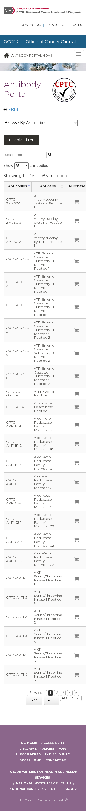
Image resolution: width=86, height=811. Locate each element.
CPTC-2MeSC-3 (13, 240)
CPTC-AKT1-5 (16, 655)
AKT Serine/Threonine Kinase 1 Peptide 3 (48, 674)
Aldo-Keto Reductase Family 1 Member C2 (44, 520)
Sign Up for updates (64, 25)
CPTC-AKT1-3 (16, 617)
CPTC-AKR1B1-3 (14, 463)
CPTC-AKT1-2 (16, 597)
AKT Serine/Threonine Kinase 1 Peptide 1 (48, 578)
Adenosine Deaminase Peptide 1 (43, 407)
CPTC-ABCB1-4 (17, 330)
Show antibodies (26, 166)
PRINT (13, 109)
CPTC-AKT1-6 (16, 674)
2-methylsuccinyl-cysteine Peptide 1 (48, 201)
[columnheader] (18, 186)
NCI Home (29, 743)
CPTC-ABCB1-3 (17, 307)
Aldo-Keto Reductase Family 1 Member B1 (44, 424)
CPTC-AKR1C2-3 (14, 559)
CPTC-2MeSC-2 (13, 220)
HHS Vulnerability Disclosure (43, 754)
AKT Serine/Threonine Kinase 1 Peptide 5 (48, 636)
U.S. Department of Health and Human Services (44, 774)
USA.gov (69, 789)
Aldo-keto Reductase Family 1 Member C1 (43, 482)
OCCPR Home (30, 760)
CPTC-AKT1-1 (16, 578)
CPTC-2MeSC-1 (13, 201)
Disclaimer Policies (36, 749)
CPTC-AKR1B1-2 (14, 443)
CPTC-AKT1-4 (16, 636)
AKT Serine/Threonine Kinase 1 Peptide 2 (48, 616)
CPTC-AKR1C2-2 (14, 540)
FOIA (62, 749)
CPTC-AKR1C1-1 (13, 482)
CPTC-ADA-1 (16, 407)
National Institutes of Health (43, 783)
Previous (36, 693)
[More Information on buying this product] (77, 202)
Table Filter (22, 140)
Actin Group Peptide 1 (44, 393)
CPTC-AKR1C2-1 (14, 520)
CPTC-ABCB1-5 (17, 353)
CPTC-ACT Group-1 (14, 393)
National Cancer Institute (33, 789)
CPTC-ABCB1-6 (17, 376)
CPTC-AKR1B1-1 (13, 424)
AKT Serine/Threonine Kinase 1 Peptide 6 (48, 597)
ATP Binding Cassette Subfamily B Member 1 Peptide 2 (44, 330)
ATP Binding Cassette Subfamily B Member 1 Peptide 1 (44, 261)
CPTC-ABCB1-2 (17, 284)
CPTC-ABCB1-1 (17, 261)
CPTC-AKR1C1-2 (14, 501)
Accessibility (52, 743)
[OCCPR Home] (6, 55)
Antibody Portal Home (31, 55)
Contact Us (31, 25)
